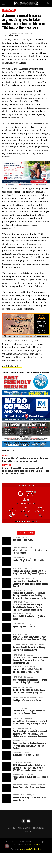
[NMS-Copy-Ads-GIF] (26, 420)
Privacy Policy (38, 828)
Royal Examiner (12, 35)
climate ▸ (26, 521)
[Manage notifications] (7, 846)
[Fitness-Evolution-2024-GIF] (26, 337)
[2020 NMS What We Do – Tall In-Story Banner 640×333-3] (26, 394)
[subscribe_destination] (26, 185)
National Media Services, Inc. (30, 849)
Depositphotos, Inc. (33, 844)
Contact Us (27, 831)
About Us (11, 828)
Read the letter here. (12, 366)
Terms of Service (24, 828)
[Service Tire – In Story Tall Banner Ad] (26, 446)
